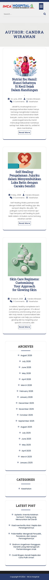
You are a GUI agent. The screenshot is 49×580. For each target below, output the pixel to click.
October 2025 (26, 415)
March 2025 (26, 456)
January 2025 (26, 462)
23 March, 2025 (17, 299)
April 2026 (26, 379)
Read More (24, 132)
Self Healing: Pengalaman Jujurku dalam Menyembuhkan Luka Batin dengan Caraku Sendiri (24, 179)
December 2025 (26, 403)
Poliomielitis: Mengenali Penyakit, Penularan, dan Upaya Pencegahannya (26, 536)
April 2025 (26, 450)
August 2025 (26, 427)
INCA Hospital (33, 576)
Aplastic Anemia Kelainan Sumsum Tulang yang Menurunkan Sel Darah (26, 517)
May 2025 (26, 444)
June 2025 (26, 438)
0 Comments (19, 101)
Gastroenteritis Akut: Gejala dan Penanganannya (26, 526)
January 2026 (26, 397)
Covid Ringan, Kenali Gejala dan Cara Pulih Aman (26, 556)
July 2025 (26, 432)
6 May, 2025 (16, 195)
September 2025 (26, 421)
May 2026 (26, 373)
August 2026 (26, 355)
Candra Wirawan (33, 99)
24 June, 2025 (16, 99)
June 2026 (26, 367)
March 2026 (26, 385)
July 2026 (26, 361)
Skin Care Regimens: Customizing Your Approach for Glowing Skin (24, 284)
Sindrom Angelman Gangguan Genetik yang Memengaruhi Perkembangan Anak (26, 547)
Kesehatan (33, 101)
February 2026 (26, 391)
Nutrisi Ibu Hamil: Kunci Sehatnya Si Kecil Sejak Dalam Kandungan (24, 84)
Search (45, 13)
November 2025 (26, 409)
